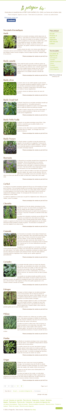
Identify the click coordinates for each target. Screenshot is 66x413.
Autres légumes (54, 69)
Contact (52, 43)
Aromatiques (53, 57)
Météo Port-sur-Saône (54, 75)
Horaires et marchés (15, 400)
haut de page (59, 408)
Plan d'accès (54, 41)
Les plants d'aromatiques (10, 404)
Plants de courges (14, 406)
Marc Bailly (33, 409)
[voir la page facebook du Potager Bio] (11, 19)
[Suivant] (18, 386)
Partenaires (12, 402)
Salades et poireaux (55, 61)
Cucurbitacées (54, 67)
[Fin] (22, 386)
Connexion (29, 402)
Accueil (52, 34)
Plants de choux (50, 404)
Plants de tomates (23, 404)
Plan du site (21, 402)
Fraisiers (52, 65)
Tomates (52, 59)
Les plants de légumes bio (41, 402)
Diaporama (53, 39)
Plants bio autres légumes (27, 406)
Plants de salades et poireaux (37, 404)
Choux (52, 63)
